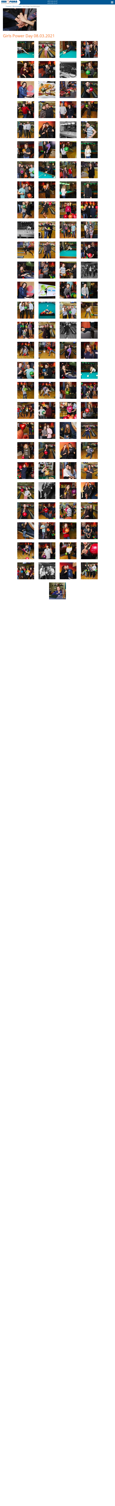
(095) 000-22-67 (53, 3)
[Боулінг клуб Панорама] (9, 4)
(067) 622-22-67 (53, 1)
